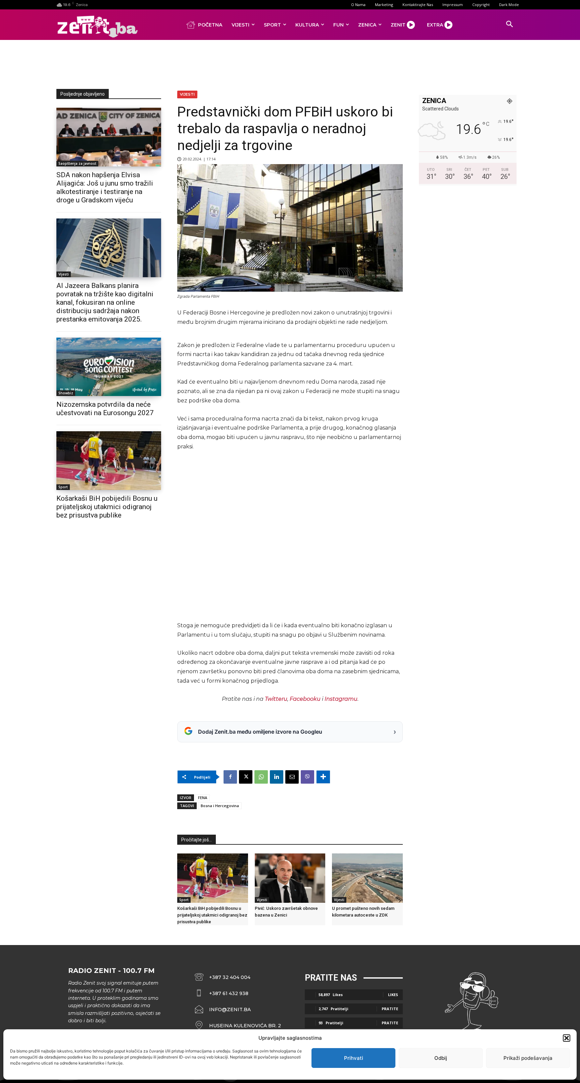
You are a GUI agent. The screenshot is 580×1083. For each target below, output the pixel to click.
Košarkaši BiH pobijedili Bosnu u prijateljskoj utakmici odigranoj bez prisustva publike (106, 506)
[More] (323, 777)
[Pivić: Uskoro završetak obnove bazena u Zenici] (290, 878)
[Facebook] (230, 777)
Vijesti (63, 274)
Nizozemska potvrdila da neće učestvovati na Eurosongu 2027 (105, 408)
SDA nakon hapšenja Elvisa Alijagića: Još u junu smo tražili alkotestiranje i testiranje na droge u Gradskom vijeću (104, 187)
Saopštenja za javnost (77, 163)
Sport (63, 487)
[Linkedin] (276, 777)
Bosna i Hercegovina (220, 805)
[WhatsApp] (261, 777)
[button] (566, 1038)
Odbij (440, 1058)
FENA (202, 797)
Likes (393, 994)
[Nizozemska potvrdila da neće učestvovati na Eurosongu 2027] (108, 367)
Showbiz (65, 393)
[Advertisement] (290, 63)
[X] (245, 777)
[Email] (292, 777)
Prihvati (353, 1058)
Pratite (390, 1008)
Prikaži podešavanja (527, 1058)
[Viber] (307, 777)
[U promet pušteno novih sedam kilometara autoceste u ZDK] (367, 878)
